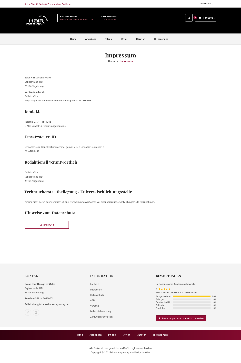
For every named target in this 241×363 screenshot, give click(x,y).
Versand (94, 306)
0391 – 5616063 (108, 19)
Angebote (96, 334)
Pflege (112, 334)
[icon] (28, 312)
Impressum (96, 289)
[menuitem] (74, 39)
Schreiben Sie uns (68, 17)
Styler (126, 334)
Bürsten (142, 334)
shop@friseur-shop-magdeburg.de (76, 19)
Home (111, 61)
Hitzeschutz (160, 334)
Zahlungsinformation (101, 316)
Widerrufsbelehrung (100, 311)
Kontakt (94, 284)
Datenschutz (47, 225)
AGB (92, 300)
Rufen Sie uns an (109, 17)
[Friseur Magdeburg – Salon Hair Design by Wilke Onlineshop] (37, 20)
